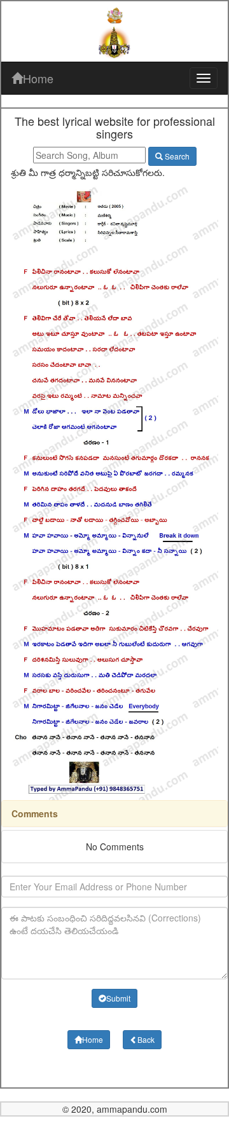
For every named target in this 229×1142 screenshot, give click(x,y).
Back (146, 1039)
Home (38, 78)
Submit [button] (118, 998)
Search (176, 156)
